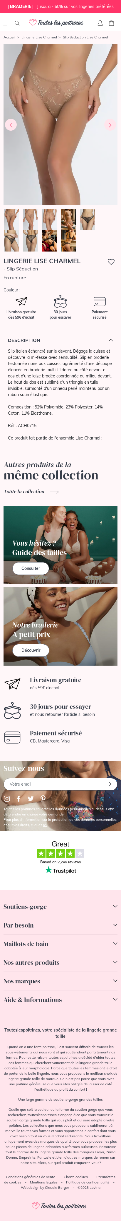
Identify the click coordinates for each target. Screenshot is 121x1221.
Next (110, 125)
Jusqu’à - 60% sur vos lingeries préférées (61, 6)
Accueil (10, 37)
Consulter (30, 568)
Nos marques (22, 981)
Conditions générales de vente (30, 1177)
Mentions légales (44, 1182)
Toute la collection (25, 491)
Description (24, 340)
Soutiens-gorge (25, 906)
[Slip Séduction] (60, 124)
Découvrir (30, 650)
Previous (11, 125)
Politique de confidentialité (88, 1182)
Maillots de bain (26, 943)
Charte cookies (76, 1177)
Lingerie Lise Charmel (39, 37)
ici (45, 825)
